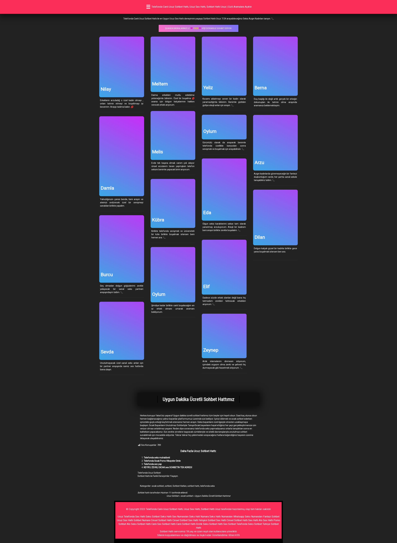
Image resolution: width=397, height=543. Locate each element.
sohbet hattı (193, 486)
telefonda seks (207, 486)
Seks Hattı (166, 516)
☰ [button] (148, 7)
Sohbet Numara (142, 520)
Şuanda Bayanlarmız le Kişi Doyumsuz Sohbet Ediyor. (198, 28)
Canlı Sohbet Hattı (186, 524)
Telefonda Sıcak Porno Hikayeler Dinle (162, 461)
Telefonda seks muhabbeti (157, 457)
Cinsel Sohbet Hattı (161, 520)
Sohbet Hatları (180, 486)
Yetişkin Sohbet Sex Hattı (212, 520)
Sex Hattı (253, 520)
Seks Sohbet (153, 516)
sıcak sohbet (158, 486)
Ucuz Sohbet (173, 496)
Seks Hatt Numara (199, 516)
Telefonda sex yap (153, 464)
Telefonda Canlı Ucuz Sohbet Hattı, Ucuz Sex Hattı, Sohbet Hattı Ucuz (183, 509)
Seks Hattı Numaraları (221, 516)
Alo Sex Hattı (266, 520)
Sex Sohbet (229, 524)
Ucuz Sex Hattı (125, 520)
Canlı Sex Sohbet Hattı (163, 524)
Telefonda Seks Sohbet (249, 524)
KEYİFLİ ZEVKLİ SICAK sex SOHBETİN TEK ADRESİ (168, 467)
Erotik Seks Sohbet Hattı (209, 524)
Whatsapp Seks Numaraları (248, 516)
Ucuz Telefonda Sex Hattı (131, 516)
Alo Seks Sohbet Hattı (139, 524)
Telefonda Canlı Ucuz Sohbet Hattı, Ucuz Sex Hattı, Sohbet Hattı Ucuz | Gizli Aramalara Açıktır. (202, 6)
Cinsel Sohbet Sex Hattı (185, 520)
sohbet (168, 486)
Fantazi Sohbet (271, 516)
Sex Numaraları (180, 516)
